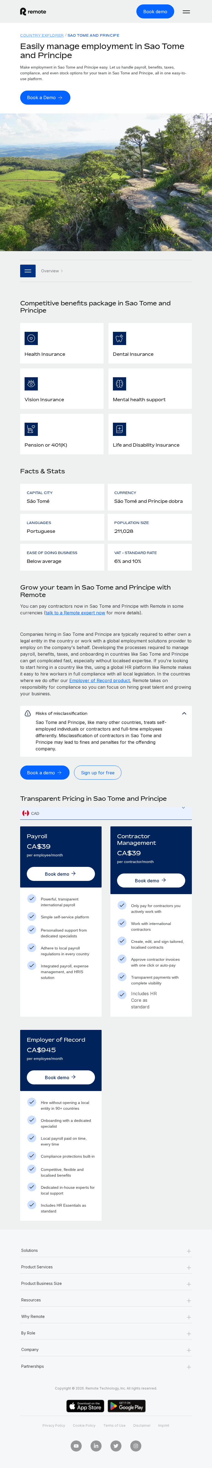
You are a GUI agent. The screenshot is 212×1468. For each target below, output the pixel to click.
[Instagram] (135, 1445)
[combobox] (106, 813)
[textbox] (106, 813)
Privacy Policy (54, 1425)
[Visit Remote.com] (33, 14)
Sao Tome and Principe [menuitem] (94, 35)
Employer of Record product (99, 680)
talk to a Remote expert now (75, 612)
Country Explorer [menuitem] (42, 35)
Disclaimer (141, 1425)
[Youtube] (76, 1445)
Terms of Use (114, 1425)
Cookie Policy (84, 1425)
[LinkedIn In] (96, 1445)
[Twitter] (115, 1445)
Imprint (163, 1425)
